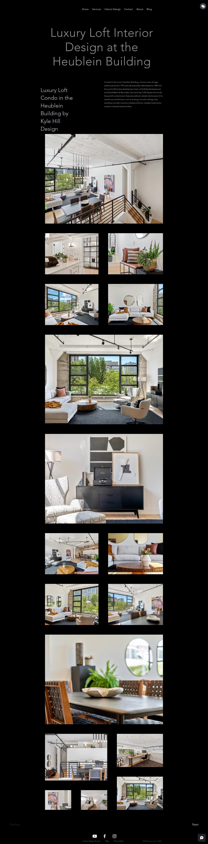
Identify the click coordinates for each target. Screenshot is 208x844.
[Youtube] (94, 836)
